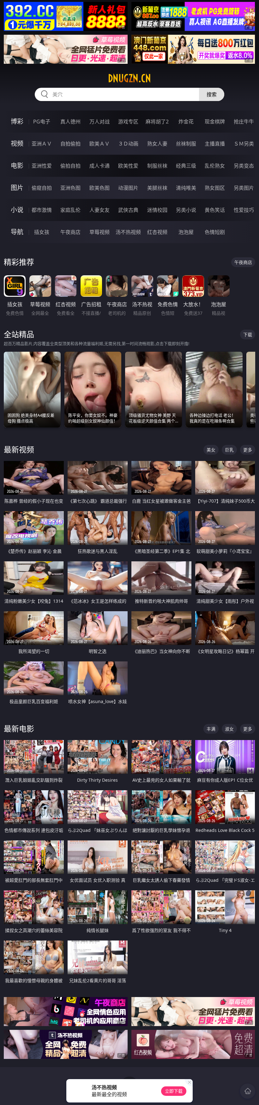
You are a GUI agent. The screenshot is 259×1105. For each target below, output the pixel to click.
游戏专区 (128, 121)
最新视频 (19, 449)
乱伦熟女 (215, 165)
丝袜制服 (186, 143)
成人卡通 (99, 165)
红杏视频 (157, 232)
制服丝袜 (157, 165)
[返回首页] (247, 1091)
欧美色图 (99, 187)
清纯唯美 (186, 187)
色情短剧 (215, 232)
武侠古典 (128, 209)
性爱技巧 (244, 209)
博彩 (17, 121)
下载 (247, 334)
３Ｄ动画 (128, 143)
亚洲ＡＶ (42, 143)
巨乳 (229, 450)
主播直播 (215, 143)
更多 (247, 450)
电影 (17, 165)
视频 (17, 143)
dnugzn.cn (129, 78)
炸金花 (186, 121)
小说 (17, 210)
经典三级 (186, 165)
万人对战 (99, 121)
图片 (17, 187)
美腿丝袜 (157, 187)
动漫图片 (128, 187)
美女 (211, 450)
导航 (17, 232)
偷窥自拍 (42, 187)
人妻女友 (99, 209)
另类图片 (244, 187)
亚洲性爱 (42, 165)
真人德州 (70, 121)
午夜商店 (70, 232)
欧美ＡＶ (99, 143)
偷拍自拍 (70, 165)
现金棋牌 (215, 121)
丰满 (211, 729)
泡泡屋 (186, 232)
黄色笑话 (215, 209)
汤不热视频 (128, 232)
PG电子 (41, 121)
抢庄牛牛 (244, 121)
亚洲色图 (70, 187)
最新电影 (19, 728)
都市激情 (42, 209)
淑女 (229, 729)
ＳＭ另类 (244, 143)
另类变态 (244, 165)
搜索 (212, 94)
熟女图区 (215, 187)
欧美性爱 (128, 165)
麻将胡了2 (157, 121)
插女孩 (41, 232)
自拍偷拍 (70, 143)
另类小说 (186, 209)
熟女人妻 (157, 143)
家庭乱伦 (70, 209)
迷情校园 (157, 209)
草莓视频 (99, 232)
